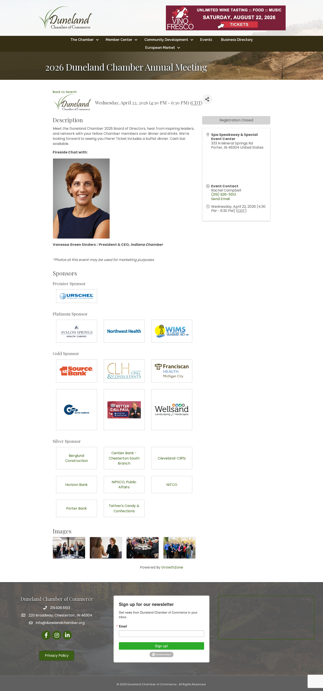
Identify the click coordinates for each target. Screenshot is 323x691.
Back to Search (65, 92)
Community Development (166, 40)
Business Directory (237, 40)
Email (123, 626)
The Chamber (82, 40)
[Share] (207, 99)
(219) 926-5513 (223, 194)
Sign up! (161, 645)
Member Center (119, 40)
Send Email (220, 198)
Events (206, 40)
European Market (160, 48)
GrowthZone (172, 567)
